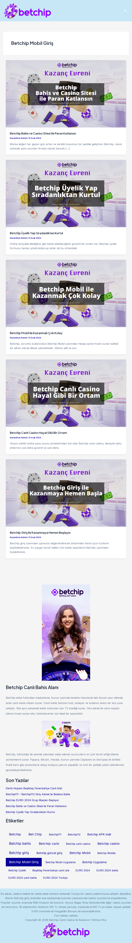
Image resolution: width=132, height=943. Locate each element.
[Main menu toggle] (125, 10)
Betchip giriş (19, 853)
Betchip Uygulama (94, 862)
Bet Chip (35, 834)
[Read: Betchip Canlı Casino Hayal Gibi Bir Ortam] (66, 393)
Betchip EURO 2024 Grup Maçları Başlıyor (32, 800)
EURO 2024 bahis (107, 870)
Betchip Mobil (80, 853)
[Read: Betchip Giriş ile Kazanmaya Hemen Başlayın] (66, 492)
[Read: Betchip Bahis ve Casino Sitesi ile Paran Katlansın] (66, 93)
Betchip (15, 834)
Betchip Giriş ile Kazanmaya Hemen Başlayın (40, 532)
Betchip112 (74, 834)
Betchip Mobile (106, 853)
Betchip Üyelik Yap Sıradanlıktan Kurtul (36, 233)
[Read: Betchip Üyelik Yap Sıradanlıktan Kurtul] (66, 193)
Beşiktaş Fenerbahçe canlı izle (50, 870)
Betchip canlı (49, 844)
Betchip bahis (20, 844)
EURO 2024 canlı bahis (22, 877)
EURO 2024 (82, 870)
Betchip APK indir (99, 834)
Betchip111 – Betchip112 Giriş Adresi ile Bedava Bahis (38, 794)
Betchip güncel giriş (49, 853)
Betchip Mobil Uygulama (60, 862)
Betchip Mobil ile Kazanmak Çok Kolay (36, 333)
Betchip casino (108, 844)
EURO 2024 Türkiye (55, 877)
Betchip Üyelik (17, 870)
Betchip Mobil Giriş (24, 862)
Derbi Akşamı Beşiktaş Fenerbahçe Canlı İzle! (34, 788)
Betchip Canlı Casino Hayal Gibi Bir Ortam (38, 432)
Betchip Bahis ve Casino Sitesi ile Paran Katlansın (43, 133)
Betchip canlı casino (78, 843)
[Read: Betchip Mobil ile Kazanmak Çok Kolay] (66, 293)
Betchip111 (55, 834)
